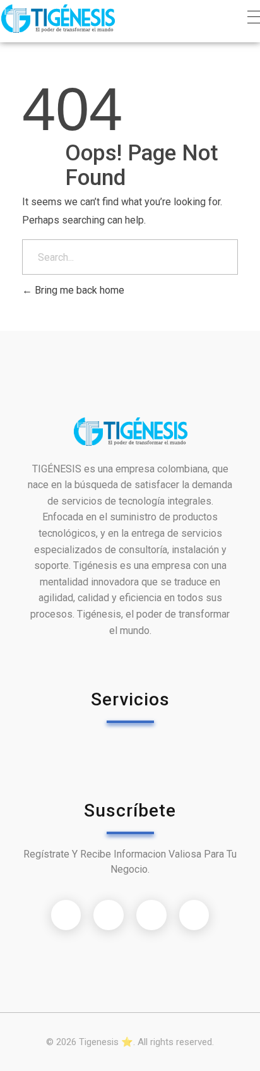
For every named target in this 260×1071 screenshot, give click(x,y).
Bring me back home (78, 290)
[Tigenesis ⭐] (57, 18)
